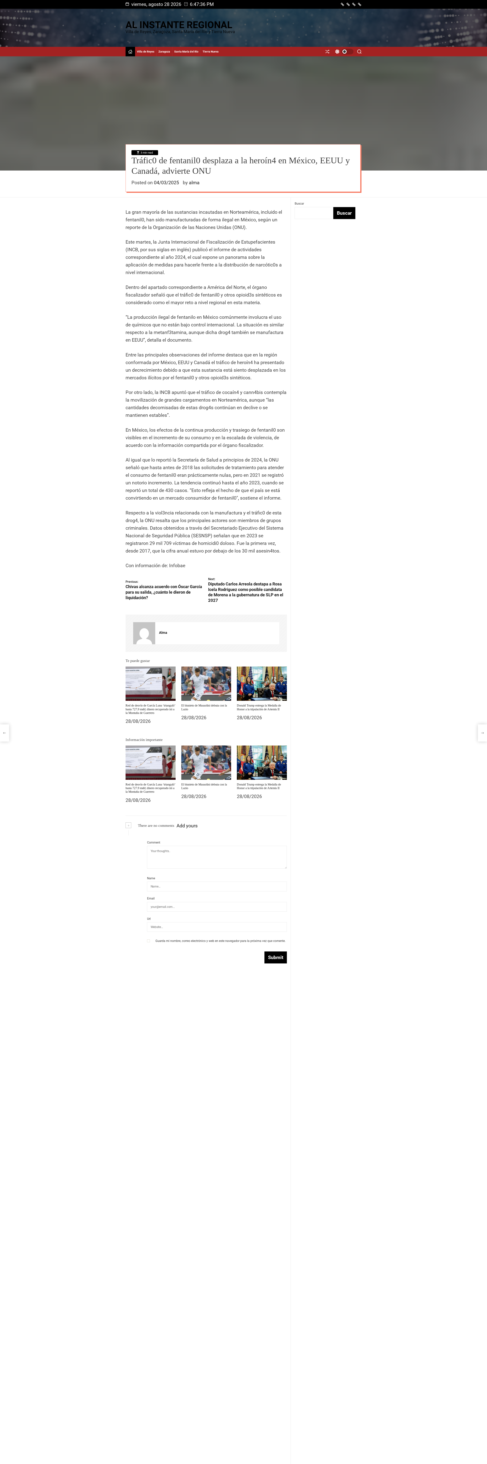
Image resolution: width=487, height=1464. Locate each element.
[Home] (130, 51)
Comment (153, 842)
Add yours (187, 825)
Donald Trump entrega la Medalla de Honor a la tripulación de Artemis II (259, 786)
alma (194, 182)
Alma (163, 633)
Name (151, 878)
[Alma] (144, 633)
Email (151, 898)
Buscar (299, 203)
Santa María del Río (186, 51)
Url (149, 919)
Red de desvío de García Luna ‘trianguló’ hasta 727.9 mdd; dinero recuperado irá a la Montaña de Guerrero (150, 709)
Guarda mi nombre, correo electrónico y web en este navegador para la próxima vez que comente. (220, 941)
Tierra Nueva (211, 51)
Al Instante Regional (179, 25)
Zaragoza (164, 51)
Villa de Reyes (145, 51)
